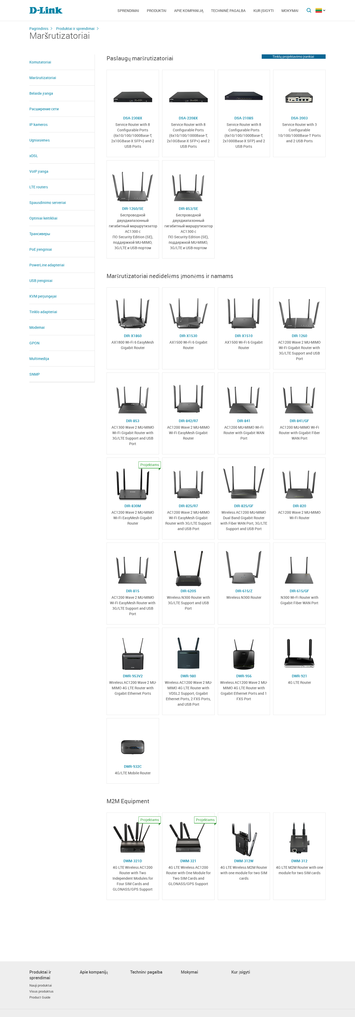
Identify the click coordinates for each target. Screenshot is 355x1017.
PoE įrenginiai (40, 249)
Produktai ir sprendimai (75, 28)
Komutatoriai (40, 62)
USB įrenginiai (40, 280)
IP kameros (38, 124)
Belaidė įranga (41, 93)
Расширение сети (44, 108)
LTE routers (38, 186)
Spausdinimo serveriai (47, 202)
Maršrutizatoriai (42, 77)
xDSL (33, 155)
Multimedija (39, 358)
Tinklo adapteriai (43, 311)
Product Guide (39, 997)
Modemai (37, 327)
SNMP (34, 374)
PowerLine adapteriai (46, 264)
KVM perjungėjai (43, 296)
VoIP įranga (38, 171)
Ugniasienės (39, 140)
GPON (34, 342)
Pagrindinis (38, 28)
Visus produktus (41, 991)
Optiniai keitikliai (43, 218)
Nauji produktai (40, 985)
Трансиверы (39, 233)
